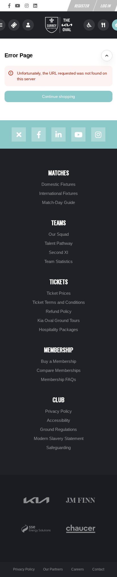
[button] (58, 96)
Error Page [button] (19, 55)
